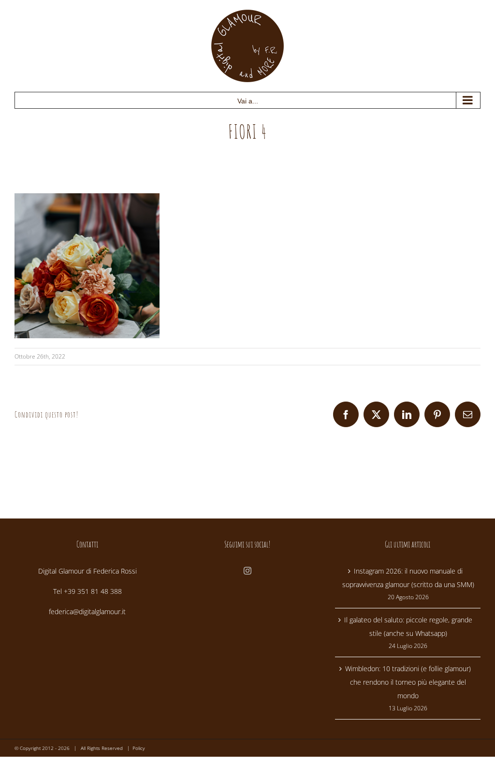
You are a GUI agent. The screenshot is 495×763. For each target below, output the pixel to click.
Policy (138, 748)
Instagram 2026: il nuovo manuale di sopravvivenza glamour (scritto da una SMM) (408, 577)
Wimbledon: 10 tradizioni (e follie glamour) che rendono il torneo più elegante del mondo (408, 682)
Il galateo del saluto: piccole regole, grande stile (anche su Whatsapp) (408, 626)
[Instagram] (247, 571)
